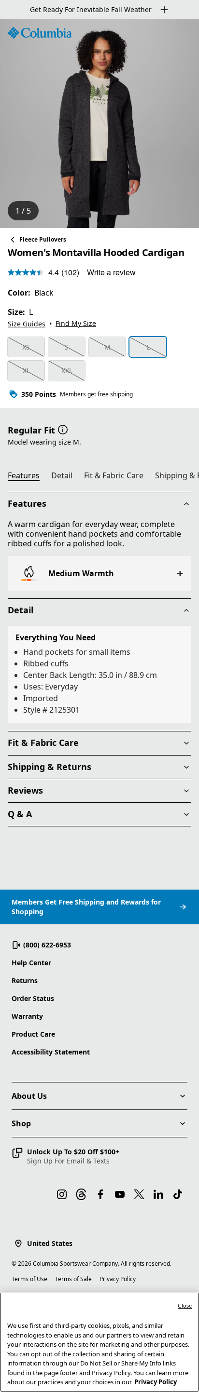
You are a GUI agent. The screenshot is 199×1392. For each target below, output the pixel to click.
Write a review (111, 272)
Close (185, 1305)
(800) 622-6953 (47, 944)
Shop (21, 1123)
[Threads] (81, 1194)
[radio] (26, 347)
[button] (63, 429)
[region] (99, 123)
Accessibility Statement (51, 1051)
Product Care (33, 1034)
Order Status (33, 998)
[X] (139, 1194)
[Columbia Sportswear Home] (39, 33)
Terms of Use (29, 1279)
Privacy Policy (118, 1279)
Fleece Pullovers (42, 239)
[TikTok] (177, 1194)
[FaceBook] (100, 1194)
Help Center (31, 962)
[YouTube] (119, 1194)
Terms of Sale (73, 1279)
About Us (29, 1096)
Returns (25, 980)
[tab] (27, 477)
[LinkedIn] (158, 1194)
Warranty (27, 1016)
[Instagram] (61, 1194)
